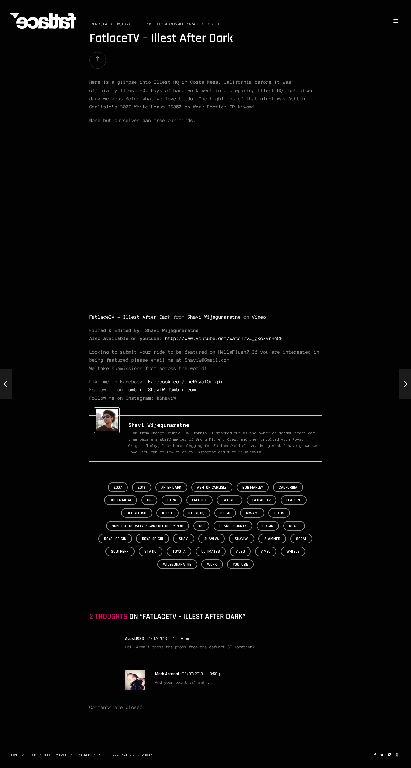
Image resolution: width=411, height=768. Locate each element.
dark (171, 500)
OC (201, 526)
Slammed (272, 538)
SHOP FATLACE (55, 755)
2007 (118, 487)
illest (167, 513)
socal (301, 538)
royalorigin (152, 538)
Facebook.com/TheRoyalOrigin (186, 381)
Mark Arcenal (167, 674)
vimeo (266, 551)
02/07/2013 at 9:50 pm (203, 674)
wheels (293, 551)
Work (212, 564)
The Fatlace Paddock (116, 755)
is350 (225, 513)
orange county (233, 526)
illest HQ (196, 513)
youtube (240, 564)
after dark (171, 487)
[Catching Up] (6, 384)
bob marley (252, 487)
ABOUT (147, 755)
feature (293, 500)
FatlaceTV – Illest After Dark (130, 317)
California (288, 487)
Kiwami (252, 513)
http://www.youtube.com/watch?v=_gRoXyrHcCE (224, 338)
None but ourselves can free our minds (147, 526)
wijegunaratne (177, 564)
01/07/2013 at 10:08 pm (168, 639)
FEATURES (82, 755)
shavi (183, 538)
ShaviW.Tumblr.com (172, 389)
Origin (267, 526)
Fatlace (230, 500)
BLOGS (31, 755)
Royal (294, 526)
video (240, 551)
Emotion (199, 500)
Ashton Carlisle (212, 487)
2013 (141, 487)
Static (150, 551)
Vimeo (259, 317)
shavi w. (211, 538)
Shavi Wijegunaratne (214, 317)
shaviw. (242, 538)
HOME (15, 755)
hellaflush (136, 513)
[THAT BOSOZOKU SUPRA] (405, 384)
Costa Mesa (120, 500)
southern (120, 551)
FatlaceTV (261, 500)
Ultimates (210, 551)
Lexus (279, 513)
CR (149, 500)
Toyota (179, 551)
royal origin (115, 538)
